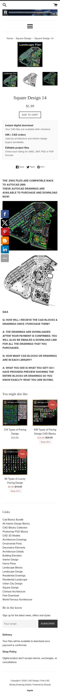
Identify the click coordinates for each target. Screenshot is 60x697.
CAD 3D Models (11, 535)
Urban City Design (12, 583)
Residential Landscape (14, 579)
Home (10, 38)
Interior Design (10, 559)
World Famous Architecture (17, 599)
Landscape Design (12, 571)
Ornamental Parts (12, 543)
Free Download (10, 595)
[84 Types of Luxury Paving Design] (15, 462)
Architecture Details (13, 551)
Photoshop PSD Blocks (15, 531)
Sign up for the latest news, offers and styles (26, 615)
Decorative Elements (13, 547)
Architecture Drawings (14, 539)
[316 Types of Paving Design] (15, 413)
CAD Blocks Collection (14, 527)
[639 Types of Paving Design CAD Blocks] (45, 413)
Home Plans (9, 563)
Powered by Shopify (41, 684)
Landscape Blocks (12, 567)
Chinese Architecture (13, 591)
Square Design (24, 38)
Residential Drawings (14, 575)
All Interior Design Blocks (16, 523)
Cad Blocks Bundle (12, 519)
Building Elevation (12, 555)
